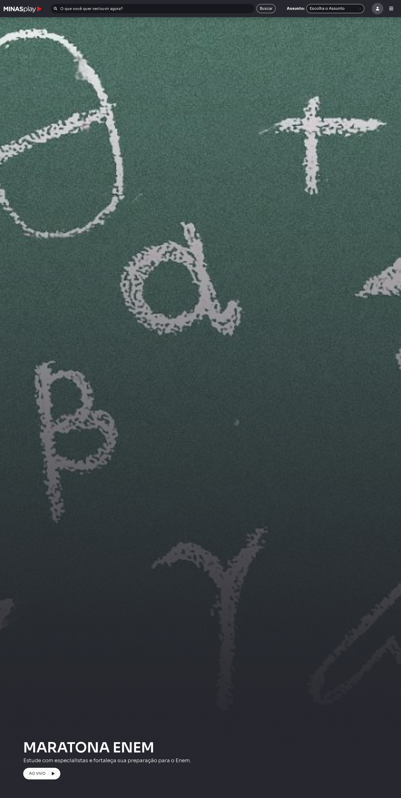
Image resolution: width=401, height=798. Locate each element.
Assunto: (295, 8)
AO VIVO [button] (37, 773)
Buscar (266, 8)
